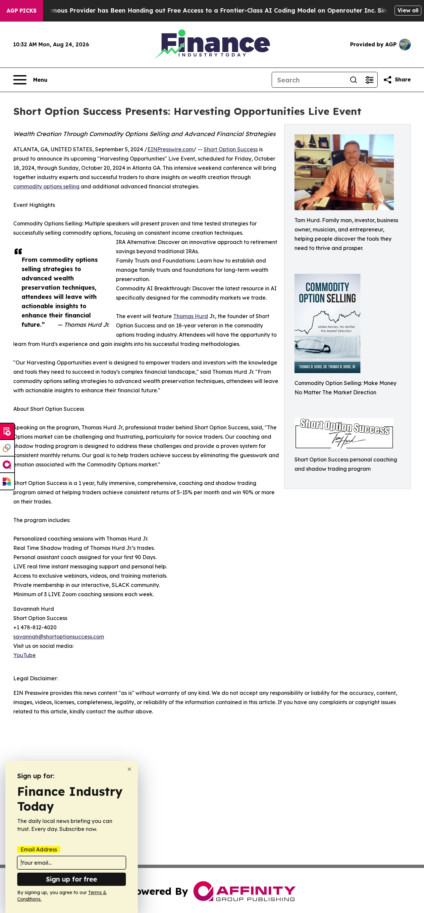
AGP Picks (21, 10)
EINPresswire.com (170, 149)
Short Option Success (231, 149)
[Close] (129, 769)
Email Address (39, 849)
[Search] (353, 79)
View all (408, 10)
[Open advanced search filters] (369, 79)
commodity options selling (46, 186)
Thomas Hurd (190, 316)
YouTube (24, 655)
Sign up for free (71, 879)
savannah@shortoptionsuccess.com (58, 636)
